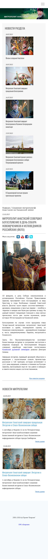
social (18, 236)
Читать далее (40, 441)
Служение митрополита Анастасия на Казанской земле (19, 208)
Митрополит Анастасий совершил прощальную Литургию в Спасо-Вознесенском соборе (22, 424)
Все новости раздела (37, 378)
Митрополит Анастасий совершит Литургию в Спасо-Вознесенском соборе (21, 474)
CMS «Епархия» (24, 524)
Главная (6, 207)
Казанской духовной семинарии (15, 349)
